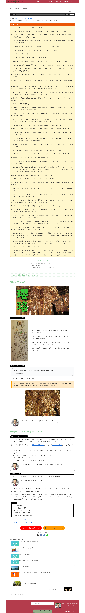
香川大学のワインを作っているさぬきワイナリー (43, 267)
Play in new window (20, 18)
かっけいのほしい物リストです (54, 528)
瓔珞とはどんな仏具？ (37, 265)
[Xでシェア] (38, 535)
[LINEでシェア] (47, 535)
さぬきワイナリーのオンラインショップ (25, 522)
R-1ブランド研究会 (57, 445)
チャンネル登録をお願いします (31, 528)
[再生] (12, 14)
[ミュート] (69, 14)
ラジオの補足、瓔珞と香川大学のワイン (40, 263)
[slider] (72, 14)
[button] (52, 603)
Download (29, 18)
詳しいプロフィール (72, 605)
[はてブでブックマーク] (44, 535)
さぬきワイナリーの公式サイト (22, 519)
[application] (42, 14)
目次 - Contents (41, 260)
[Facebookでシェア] (41, 535)
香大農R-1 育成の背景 (38, 445)
